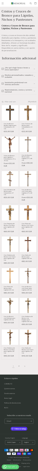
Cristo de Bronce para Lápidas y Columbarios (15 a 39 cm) (10, 158)
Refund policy (17, 460)
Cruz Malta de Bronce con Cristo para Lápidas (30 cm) (27, 350)
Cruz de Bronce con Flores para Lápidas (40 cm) (27, 288)
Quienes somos (9, 389)
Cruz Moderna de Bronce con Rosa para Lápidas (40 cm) (9, 350)
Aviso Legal (8, 398)
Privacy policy (27, 460)
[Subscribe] (31, 421)
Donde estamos (9, 393)
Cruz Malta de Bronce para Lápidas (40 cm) (27, 256)
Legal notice (26, 466)
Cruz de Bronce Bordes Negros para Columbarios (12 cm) (10, 126)
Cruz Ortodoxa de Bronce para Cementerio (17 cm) (9, 192)
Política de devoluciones (12, 403)
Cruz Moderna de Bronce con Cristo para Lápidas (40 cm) (9, 257)
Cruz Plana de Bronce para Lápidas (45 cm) (9, 288)
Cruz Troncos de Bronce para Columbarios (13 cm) (27, 126)
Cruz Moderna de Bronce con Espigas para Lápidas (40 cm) (27, 319)
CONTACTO (8, 384)
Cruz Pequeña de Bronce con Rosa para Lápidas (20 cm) (9, 226)
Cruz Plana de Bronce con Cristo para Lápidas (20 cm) (27, 226)
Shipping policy (25, 463)
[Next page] (24, 366)
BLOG (6, 408)
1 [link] (13, 366)
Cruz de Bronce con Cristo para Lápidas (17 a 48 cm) (27, 192)
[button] (2, 3)
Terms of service (14, 463)
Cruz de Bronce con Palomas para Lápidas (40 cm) (9, 318)
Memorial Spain (18, 457)
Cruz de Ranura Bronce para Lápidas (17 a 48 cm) (27, 158)
